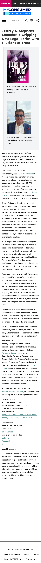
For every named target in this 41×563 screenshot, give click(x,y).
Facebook (6, 441)
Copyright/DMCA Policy (13, 559)
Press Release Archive (24, 549)
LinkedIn (5, 438)
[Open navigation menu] (4, 20)
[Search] (26, 20)
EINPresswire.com (26, 174)
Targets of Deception (11, 353)
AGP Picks (5, 3)
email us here (7, 432)
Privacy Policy (32, 559)
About (10, 549)
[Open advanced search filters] (31, 20)
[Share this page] (37, 20)
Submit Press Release (11, 554)
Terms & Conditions (31, 554)
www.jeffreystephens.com (12, 391)
